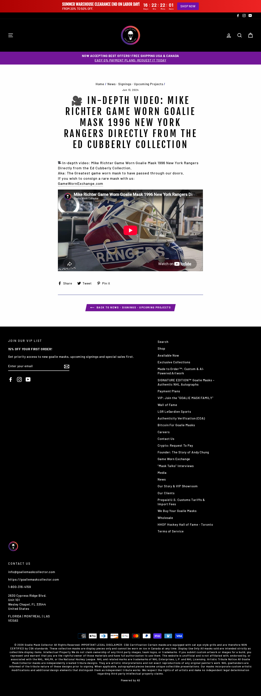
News (162, 479)
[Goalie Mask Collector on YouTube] (28, 379)
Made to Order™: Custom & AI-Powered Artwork (181, 371)
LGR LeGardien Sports (174, 411)
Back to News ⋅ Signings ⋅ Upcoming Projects (133, 307)
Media (162, 472)
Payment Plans (169, 391)
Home (100, 84)
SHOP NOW (188, 6)
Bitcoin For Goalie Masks (176, 425)
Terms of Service (171, 531)
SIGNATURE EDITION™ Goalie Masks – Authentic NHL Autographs (186, 382)
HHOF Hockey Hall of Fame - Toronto (185, 524)
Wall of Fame (167, 405)
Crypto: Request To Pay (175, 445)
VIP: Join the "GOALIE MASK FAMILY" (185, 398)
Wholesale (165, 518)
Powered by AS (130, 680)
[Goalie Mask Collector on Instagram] (19, 379)
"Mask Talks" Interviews (176, 466)
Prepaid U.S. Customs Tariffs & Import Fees (181, 502)
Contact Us (166, 439)
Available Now (168, 355)
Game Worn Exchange (174, 459)
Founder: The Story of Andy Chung (183, 452)
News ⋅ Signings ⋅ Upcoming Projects (135, 84)
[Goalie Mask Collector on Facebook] (10, 379)
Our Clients (166, 493)
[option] (130, 58)
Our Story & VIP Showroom (178, 486)
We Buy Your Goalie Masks (177, 511)
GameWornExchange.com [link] (80, 183)
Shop (161, 348)
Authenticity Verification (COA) (181, 418)
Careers (163, 432)
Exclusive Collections (174, 362)
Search (163, 342)
